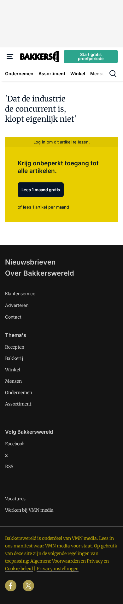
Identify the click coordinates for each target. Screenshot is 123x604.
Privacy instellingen (58, 568)
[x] (28, 585)
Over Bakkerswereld (39, 273)
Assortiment (18, 404)
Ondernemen (18, 392)
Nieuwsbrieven (30, 262)
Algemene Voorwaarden (55, 561)
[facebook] (10, 585)
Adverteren (16, 305)
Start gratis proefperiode (91, 56)
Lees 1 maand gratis (40, 189)
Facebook (15, 444)
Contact (13, 317)
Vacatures (15, 499)
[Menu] (10, 56)
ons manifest (18, 546)
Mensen (13, 381)
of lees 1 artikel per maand (43, 207)
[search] (113, 73)
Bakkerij (14, 358)
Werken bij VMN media (29, 510)
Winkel (12, 370)
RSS (9, 466)
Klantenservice (20, 293)
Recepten (14, 347)
